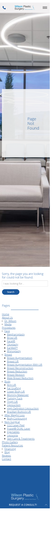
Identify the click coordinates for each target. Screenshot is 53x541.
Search (10, 291)
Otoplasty (12, 344)
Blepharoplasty (16, 334)
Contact (6, 459)
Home (5, 314)
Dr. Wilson (10, 321)
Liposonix (12, 435)
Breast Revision (16, 375)
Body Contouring (17, 418)
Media (7, 324)
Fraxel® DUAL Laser (18, 428)
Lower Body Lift (16, 391)
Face (7, 331)
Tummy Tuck (14, 398)
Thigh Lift (12, 401)
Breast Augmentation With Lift (24, 364)
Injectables (13, 432)
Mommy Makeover (18, 395)
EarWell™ (12, 348)
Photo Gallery (10, 442)
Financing (10, 449)
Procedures (8, 327)
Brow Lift (12, 337)
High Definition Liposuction (23, 408)
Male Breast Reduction (20, 378)
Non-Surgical (12, 422)
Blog (7, 452)
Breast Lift (13, 361)
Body (7, 381)
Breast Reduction (17, 371)
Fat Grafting (14, 388)
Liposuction (14, 405)
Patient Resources (12, 445)
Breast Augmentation (19, 358)
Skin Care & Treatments (21, 438)
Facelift (11, 341)
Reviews (6, 455)
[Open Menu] (45, 7)
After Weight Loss (14, 415)
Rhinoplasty (14, 351)
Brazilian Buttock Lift (19, 411)
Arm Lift (11, 385)
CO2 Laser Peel (16, 425)
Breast (8, 354)
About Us (7, 317)
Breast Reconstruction (20, 368)
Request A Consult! (23, 504)
